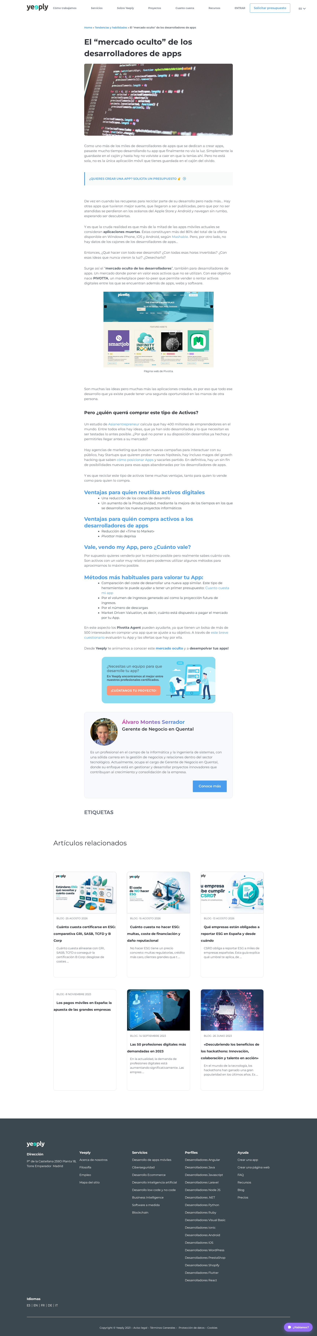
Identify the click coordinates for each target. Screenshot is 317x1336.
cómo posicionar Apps (135, 460)
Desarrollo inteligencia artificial (154, 1182)
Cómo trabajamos (64, 8)
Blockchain (140, 1212)
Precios (243, 1197)
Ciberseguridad (143, 1167)
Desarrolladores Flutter (201, 1273)
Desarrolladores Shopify (202, 1265)
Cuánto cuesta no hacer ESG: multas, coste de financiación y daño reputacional (153, 934)
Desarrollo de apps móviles (151, 1160)
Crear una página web (254, 1167)
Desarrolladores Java (200, 1167)
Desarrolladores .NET (200, 1197)
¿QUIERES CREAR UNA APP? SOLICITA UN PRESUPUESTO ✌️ (135, 178)
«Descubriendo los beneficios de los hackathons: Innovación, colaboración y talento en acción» (230, 1051)
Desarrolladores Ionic (200, 1227)
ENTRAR (240, 8)
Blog (241, 1190)
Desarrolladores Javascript (204, 1175)
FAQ (241, 1175)
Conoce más (210, 786)
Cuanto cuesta (185, 8)
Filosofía (85, 1167)
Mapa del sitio (89, 1182)
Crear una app (248, 1160)
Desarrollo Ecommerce (149, 1175)
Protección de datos (192, 1327)
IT (56, 1305)
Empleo (85, 1175)
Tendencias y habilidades (111, 27)
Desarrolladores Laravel (201, 1182)
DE (50, 1305)
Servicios (97, 8)
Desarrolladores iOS (199, 1242)
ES (300, 8)
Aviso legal (140, 1327)
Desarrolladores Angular (202, 1160)
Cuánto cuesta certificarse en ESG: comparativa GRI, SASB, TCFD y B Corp (85, 934)
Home (88, 27)
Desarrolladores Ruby (200, 1212)
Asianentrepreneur (123, 424)
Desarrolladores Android (202, 1235)
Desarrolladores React (201, 1280)
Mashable (180, 237)
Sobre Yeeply (125, 8)
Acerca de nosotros (93, 1160)
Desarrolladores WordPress (204, 1250)
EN (36, 1305)
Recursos (214, 8)
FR (43, 1305)
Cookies (212, 1327)
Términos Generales (162, 1327)
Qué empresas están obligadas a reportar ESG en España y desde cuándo (230, 934)
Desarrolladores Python (202, 1205)
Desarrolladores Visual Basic (205, 1220)
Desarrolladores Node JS (203, 1190)
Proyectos (154, 8)
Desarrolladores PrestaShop (205, 1257)
